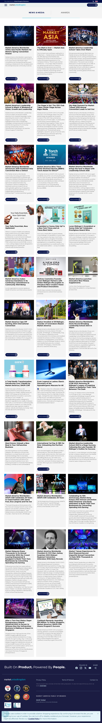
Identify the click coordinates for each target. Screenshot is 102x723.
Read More (10, 78)
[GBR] (96, 1)
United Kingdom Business (21, 1)
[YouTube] (90, 668)
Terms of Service (68, 680)
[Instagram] (81, 668)
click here (43, 685)
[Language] (93, 1)
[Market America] (18, 5)
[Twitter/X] (85, 668)
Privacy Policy (41, 680)
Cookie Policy (33, 719)
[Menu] (5, 5)
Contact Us (94, 680)
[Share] (95, 668)
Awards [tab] (65, 13)
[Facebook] (76, 668)
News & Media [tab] (36, 13)
